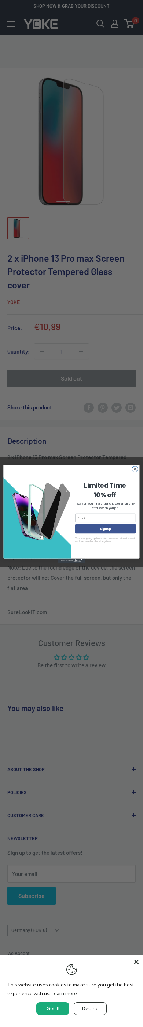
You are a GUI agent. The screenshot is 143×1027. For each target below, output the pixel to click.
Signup (105, 528)
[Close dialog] (135, 469)
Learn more (64, 993)
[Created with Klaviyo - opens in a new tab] (71, 560)
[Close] (136, 962)
